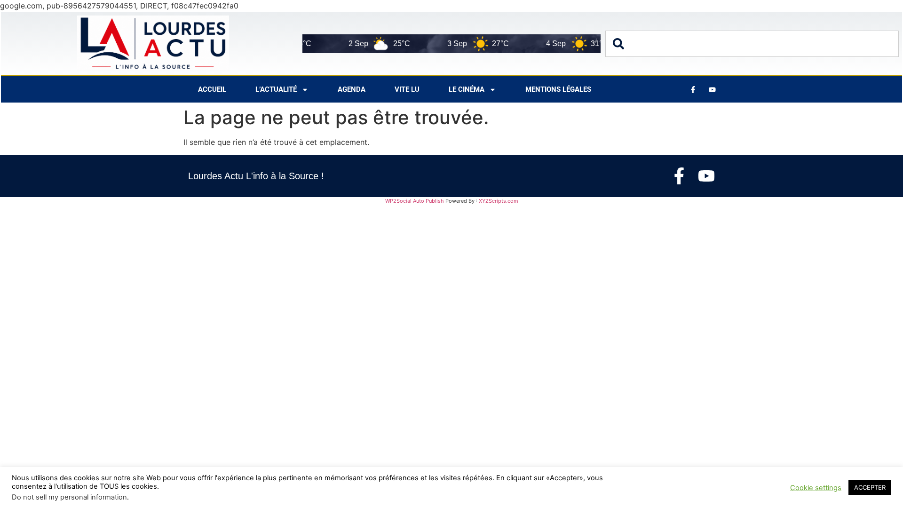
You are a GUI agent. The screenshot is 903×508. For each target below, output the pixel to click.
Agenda (351, 89)
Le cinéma (466, 89)
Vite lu (407, 89)
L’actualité (276, 89)
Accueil (212, 89)
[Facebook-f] (679, 175)
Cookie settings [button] (815, 488)
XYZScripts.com (498, 201)
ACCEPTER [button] (870, 487)
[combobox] (752, 44)
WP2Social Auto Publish (414, 201)
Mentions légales (558, 89)
